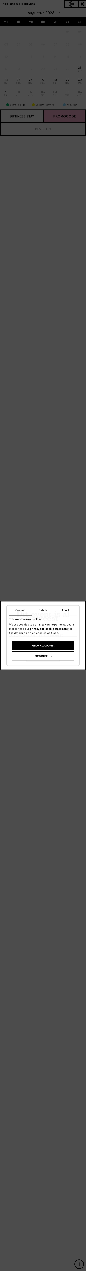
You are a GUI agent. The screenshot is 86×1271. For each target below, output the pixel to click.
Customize (41, 655)
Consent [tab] (20, 610)
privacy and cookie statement (49, 628)
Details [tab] (43, 610)
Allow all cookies (43, 645)
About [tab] (65, 610)
